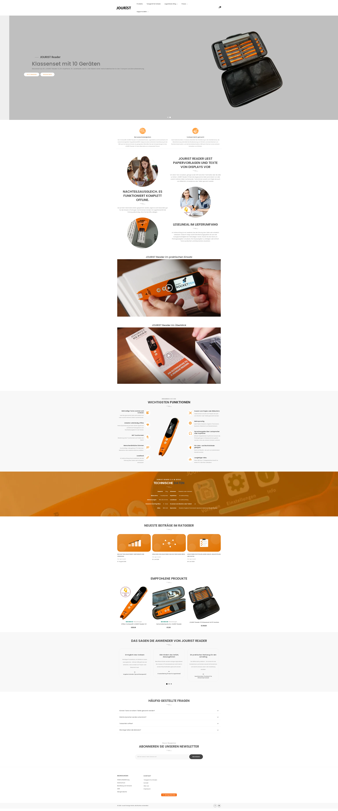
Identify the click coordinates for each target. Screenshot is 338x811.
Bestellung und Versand (124, 786)
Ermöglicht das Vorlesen (134, 655)
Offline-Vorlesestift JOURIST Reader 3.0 (133, 624)
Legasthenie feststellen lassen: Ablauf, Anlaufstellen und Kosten (204, 555)
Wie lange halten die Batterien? (130, 730)
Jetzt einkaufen (22, 74)
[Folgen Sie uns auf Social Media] (215, 805)
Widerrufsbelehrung (123, 780)
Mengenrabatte (122, 792)
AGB (118, 789)
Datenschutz (121, 783)
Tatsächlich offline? (126, 724)
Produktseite (38, 74)
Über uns (146, 786)
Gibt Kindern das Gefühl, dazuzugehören (169, 656)
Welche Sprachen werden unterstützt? (132, 717)
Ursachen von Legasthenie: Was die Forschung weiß (168, 554)
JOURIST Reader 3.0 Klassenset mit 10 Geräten (204, 622)
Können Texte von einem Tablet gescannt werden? (137, 711)
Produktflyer (53, 74)
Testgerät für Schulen (150, 780)
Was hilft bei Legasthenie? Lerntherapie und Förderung (130, 555)
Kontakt (146, 783)
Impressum (147, 789)
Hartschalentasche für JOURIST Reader (169, 624)
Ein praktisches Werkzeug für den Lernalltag (203, 656)
